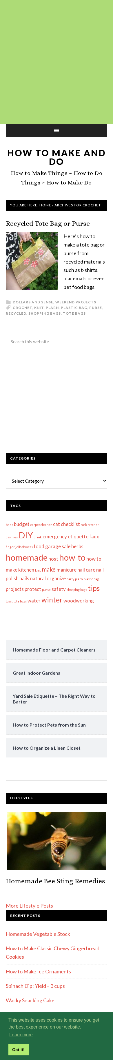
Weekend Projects (75, 302)
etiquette (78, 536)
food (39, 546)
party (70, 579)
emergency (55, 536)
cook (84, 525)
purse (95, 307)
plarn (52, 307)
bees (9, 525)
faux (94, 536)
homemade (27, 557)
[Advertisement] (56, 62)
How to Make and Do (56, 157)
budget (22, 524)
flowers (27, 547)
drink (38, 537)
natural (38, 578)
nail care (86, 570)
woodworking (78, 601)
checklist (70, 524)
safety (59, 589)
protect (33, 589)
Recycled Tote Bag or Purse (48, 223)
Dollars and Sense (33, 302)
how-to (72, 557)
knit (39, 307)
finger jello (13, 547)
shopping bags (44, 313)
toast (9, 601)
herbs (77, 546)
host (53, 559)
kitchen (26, 570)
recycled (16, 313)
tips (94, 588)
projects (15, 589)
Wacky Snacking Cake (30, 1000)
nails (24, 578)
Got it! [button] (18, 1049)
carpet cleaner (41, 525)
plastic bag (74, 307)
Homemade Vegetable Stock (38, 934)
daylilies (12, 537)
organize (56, 578)
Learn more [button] (21, 1034)
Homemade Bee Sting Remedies (55, 881)
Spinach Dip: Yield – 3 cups (35, 986)
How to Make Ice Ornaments (38, 971)
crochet (22, 307)
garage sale (57, 546)
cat (56, 524)
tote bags (74, 313)
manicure (66, 570)
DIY (26, 535)
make (49, 569)
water (34, 601)
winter (52, 600)
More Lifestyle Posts (29, 905)
